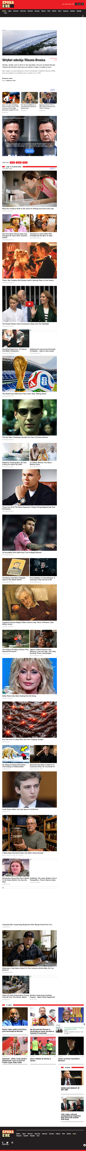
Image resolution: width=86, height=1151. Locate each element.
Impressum (5, 1144)
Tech (5, 13)
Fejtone (43, 11)
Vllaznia (25, 162)
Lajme (10, 11)
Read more (29, 151)
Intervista (23, 11)
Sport (59, 11)
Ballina (4, 11)
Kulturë (54, 11)
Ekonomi (15, 11)
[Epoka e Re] (8, 7)
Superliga (19, 162)
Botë (48, 11)
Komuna (37, 11)
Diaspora (65, 11)
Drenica (12, 162)
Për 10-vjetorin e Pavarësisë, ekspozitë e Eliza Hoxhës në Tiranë (74, 1028)
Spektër (72, 11)
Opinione (30, 11)
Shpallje (79, 11)
